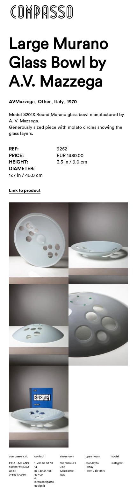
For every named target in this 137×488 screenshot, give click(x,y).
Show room (67, 456)
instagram (117, 463)
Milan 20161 (67, 471)
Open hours (93, 456)
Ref (13, 149)
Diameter (21, 168)
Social (115, 456)
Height (18, 162)
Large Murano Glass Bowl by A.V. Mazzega (58, 62)
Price (15, 155)
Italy (62, 474)
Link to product (24, 190)
